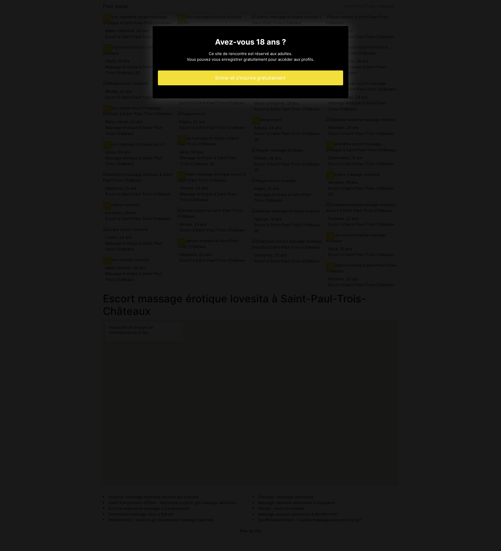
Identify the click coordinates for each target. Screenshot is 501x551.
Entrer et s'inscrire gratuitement (250, 78)
